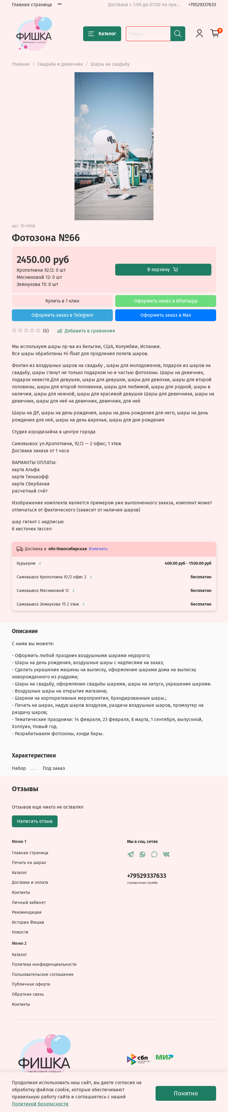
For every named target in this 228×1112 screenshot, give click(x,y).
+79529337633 (202, 4)
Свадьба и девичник (60, 64)
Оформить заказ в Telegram (62, 315)
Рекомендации (27, 912)
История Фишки (28, 922)
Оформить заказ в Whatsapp (166, 301)
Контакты (21, 892)
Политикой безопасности (40, 1104)
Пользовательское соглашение (43, 974)
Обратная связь (28, 994)
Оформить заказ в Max (165, 315)
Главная (21, 64)
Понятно (186, 1093)
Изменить (98, 548)
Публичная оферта (31, 984)
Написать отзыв (35, 821)
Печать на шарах (29, 862)
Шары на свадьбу (110, 64)
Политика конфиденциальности (44, 964)
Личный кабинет (29, 902)
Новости (20, 932)
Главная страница (32, 4)
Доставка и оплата (30, 882)
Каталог (107, 33)
